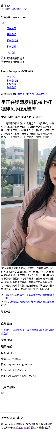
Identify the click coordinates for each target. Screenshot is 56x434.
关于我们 (11, 34)
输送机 (27, 427)
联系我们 (11, 52)
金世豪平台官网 (26, 94)
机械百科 (11, 46)
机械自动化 (12, 40)
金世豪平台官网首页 (11, 330)
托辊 (15, 427)
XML (25, 9)
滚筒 (20, 427)
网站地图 (16, 9)
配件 (33, 427)
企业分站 (5, 9)
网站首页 (11, 28)
